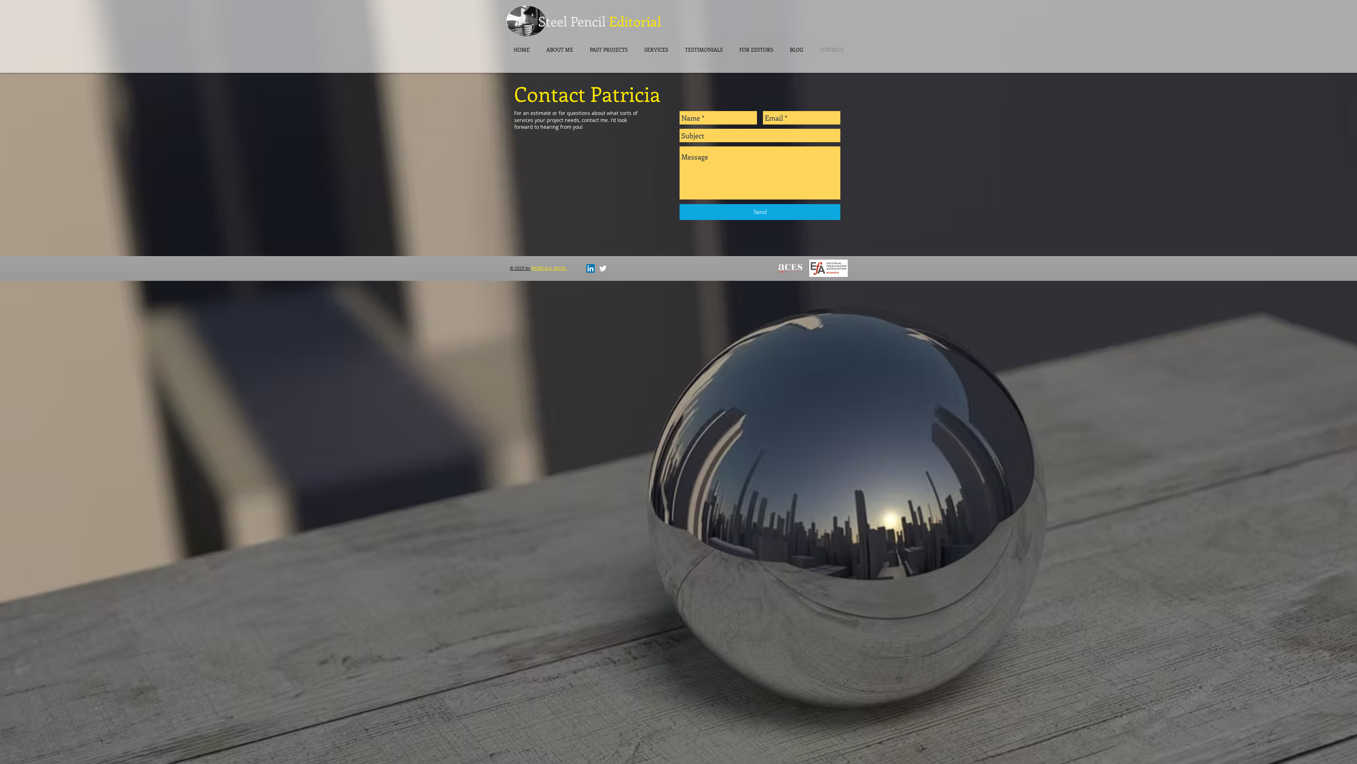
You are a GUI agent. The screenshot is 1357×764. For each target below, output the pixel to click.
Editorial (633, 21)
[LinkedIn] (590, 268)
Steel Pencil (572, 21)
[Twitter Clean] (603, 268)
